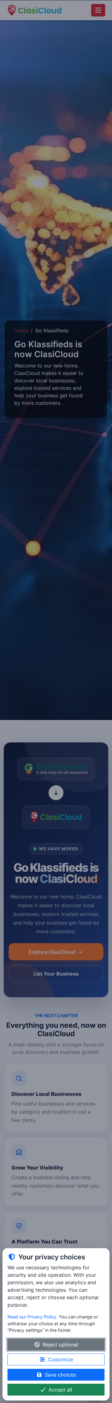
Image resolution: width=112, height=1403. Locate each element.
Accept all (60, 1390)
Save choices (60, 1375)
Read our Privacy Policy (31, 1316)
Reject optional (60, 1344)
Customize (60, 1359)
